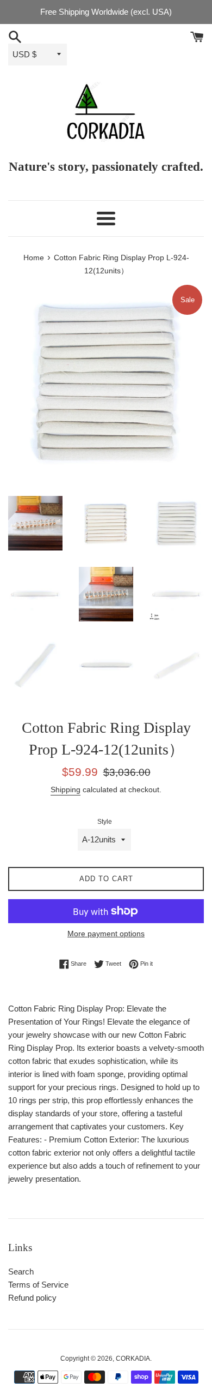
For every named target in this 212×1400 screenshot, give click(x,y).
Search (21, 1271)
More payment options (106, 933)
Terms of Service (38, 1284)
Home (33, 258)
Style (104, 821)
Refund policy (32, 1297)
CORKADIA (133, 1358)
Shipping (65, 789)
